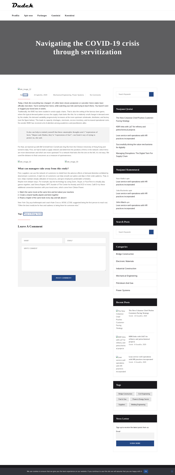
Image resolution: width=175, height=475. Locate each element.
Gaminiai (55, 15)
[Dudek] (22, 5)
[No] (172, 471)
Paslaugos (42, 15)
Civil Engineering (144, 394)
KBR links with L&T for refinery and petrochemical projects (139, 339)
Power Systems (78, 95)
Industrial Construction (126, 268)
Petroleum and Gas (124, 283)
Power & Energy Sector (33, 214)
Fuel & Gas (122, 399)
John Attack (121, 202)
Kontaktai (70, 15)
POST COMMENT (63, 278)
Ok (146, 471)
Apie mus (28, 15)
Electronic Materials (125, 261)
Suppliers (122, 404)
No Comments (95, 95)
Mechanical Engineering (62, 95)
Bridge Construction (125, 254)
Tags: (20, 214)
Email (118, 431)
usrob (25, 95)
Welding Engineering (138, 404)
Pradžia (15, 15)
